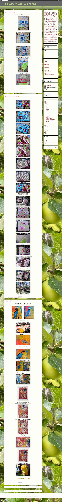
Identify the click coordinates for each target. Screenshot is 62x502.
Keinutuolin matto (51, 39)
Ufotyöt (45, 18)
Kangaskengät (45, 36)
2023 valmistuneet (32, 8)
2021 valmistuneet (19, 8)
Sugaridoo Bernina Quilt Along (50, 41)
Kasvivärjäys (45, 34)
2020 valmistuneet (13, 8)
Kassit (45, 21)
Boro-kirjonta (46, 29)
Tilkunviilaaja (47, 64)
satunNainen (47, 67)
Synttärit (56, 18)
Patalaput (50, 20)
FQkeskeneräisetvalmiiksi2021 (51, 21)
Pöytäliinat (50, 26)
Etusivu (23, 486)
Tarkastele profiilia (46, 89)
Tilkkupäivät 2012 (46, 33)
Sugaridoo (45, 41)
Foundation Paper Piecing (53, 29)
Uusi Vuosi (51, 27)
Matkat (50, 14)
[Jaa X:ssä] (20, 296)
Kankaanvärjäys (46, 23)
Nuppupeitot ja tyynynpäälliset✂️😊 (12, 96)
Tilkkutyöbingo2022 (53, 35)
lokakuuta (47, 110)
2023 (46, 103)
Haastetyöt (48, 28)
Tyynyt (20, 297)
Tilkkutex (45, 143)
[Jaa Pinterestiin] (21, 296)
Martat (50, 32)
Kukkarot (56, 22)
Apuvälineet (45, 31)
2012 (46, 133)
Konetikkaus (9, 297)
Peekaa (45, 139)
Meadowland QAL (46, 37)
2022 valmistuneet (26, 8)
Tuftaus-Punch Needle (46, 42)
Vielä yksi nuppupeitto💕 (10, 12)
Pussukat (53, 13)
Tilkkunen (45, 140)
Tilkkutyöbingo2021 (46, 35)
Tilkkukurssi (15, 297)
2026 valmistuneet (50, 8)
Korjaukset (55, 39)
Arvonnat (55, 27)
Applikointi (45, 25)
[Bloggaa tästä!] (19, 296)
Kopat (56, 28)
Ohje (55, 23)
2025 (46, 101)
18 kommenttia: (15, 482)
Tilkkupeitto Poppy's (48, 73)
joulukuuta (47, 108)
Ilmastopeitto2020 (52, 28)
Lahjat (54, 16)
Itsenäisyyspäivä (53, 33)
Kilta (49, 22)
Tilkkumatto (55, 37)
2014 (46, 131)
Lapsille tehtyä (48, 16)
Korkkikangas (50, 36)
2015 (46, 130)
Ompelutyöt (45, 24)
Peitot (49, 15)
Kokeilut (52, 18)
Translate (50, 47)
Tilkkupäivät (51, 23)
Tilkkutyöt (18, 297)
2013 (46, 132)
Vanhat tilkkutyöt (48, 17)
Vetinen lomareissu (47, 68)
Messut (52, 22)
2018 (46, 126)
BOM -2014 (53, 24)
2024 (46, 102)
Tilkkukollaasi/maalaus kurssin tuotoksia (12, 301)
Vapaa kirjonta (54, 15)
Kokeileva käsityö (50, 34)
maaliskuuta (47, 117)
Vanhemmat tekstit (39, 486)
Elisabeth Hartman (46, 27)
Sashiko (52, 37)
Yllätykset (54, 26)
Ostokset (45, 14)
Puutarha (55, 12)
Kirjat (49, 25)
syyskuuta (47, 111)
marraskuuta (47, 109)
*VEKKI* (46, 61)
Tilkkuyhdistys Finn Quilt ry (50, 19)
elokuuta (47, 112)
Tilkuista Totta (47, 70)
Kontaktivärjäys (53, 31)
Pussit (49, 37)
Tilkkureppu (20, 4)
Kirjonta (54, 14)
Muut (51, 12)
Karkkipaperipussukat (46, 39)
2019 (46, 125)
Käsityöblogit (54, 25)
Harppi (49, 31)
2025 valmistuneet (44, 8)
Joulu (48, 18)
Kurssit (45, 15)
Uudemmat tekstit (7, 486)
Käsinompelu (54, 36)
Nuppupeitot (12, 297)
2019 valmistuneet (7, 8)
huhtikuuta (47, 116)
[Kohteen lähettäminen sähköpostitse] (18, 296)
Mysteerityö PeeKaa (54, 32)
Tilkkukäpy (55, 34)
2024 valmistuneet (38, 8)
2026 (46, 100)
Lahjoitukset (45, 26)
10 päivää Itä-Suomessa (48, 71)
